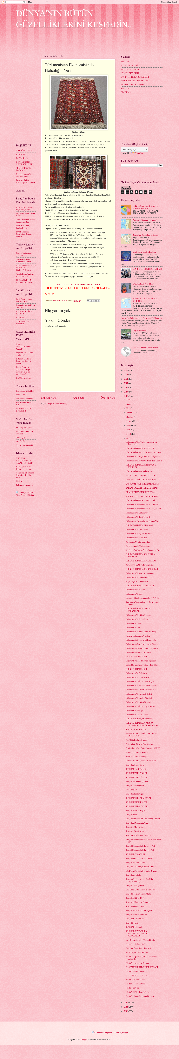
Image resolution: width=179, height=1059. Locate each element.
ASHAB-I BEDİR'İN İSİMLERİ (24, 312)
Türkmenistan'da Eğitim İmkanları (139, 533)
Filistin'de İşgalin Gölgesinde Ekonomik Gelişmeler (141, 957)
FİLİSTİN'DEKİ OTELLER (136, 975)
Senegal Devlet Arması (135, 918)
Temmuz (130, 412)
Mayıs (129, 421)
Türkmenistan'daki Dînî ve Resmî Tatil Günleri (144, 460)
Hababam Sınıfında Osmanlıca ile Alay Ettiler (23, 361)
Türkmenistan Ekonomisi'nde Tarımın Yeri (142, 521)
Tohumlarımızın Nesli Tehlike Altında (24, 175)
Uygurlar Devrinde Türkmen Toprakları (141, 660)
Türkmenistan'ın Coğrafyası (136, 673)
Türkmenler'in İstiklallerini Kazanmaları (141, 640)
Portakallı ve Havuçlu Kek (24, 403)
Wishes (19, 481)
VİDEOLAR (126, 88)
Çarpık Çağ (20, 437)
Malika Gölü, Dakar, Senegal (137, 752)
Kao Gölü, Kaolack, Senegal (137, 740)
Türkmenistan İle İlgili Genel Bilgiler (140, 681)
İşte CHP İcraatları (23, 378)
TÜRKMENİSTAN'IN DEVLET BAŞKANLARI (138, 609)
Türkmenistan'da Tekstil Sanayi (138, 517)
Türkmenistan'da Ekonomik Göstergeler (141, 685)
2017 (126, 383)
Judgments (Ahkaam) (24, 485)
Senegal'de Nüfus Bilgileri (136, 810)
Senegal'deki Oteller (133, 875)
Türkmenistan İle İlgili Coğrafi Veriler (140, 706)
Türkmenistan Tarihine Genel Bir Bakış (141, 631)
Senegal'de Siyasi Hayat (135, 764)
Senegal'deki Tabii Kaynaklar (137, 781)
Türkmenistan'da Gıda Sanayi (137, 512)
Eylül (128, 408)
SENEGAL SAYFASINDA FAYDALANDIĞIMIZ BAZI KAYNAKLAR (138, 933)
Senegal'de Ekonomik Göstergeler (139, 910)
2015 (126, 387)
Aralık (129, 399)
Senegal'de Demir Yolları (135, 831)
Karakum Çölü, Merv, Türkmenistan (140, 564)
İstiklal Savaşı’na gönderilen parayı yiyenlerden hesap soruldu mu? (23, 370)
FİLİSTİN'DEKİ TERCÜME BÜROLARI (142, 967)
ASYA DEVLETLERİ (129, 65)
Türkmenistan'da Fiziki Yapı (137, 537)
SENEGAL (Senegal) (134, 927)
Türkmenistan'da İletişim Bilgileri (139, 694)
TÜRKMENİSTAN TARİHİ (137, 669)
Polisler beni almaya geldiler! (24, 254)
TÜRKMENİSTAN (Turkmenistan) (139, 718)
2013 (126, 396)
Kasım (129, 404)
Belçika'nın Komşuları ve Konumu (146, 234)
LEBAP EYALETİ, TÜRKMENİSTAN (141, 479)
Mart (128, 429)
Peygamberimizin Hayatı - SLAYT (25, 306)
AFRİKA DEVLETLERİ (130, 69)
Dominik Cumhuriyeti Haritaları (145, 347)
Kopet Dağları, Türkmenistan (137, 581)
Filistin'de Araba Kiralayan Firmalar (140, 996)
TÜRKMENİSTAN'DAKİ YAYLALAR (141, 560)
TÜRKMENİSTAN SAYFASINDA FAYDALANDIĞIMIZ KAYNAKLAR (142, 724)
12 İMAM (20, 317)
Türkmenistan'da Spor (134, 594)
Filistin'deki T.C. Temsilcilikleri (138, 992)
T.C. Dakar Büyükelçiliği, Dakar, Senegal (141, 870)
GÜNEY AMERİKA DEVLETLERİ (135, 77)
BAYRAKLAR (22, 158)
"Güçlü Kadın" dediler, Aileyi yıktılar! (25, 275)
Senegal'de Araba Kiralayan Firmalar (140, 889)
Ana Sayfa (78, 397)
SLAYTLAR (126, 92)
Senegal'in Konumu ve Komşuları (139, 858)
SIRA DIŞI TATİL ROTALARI (23, 169)
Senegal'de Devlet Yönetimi (136, 914)
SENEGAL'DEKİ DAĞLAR (136, 773)
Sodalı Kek (20, 394)
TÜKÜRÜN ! (21, 441)
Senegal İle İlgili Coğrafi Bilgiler (138, 893)
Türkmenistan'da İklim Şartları (137, 677)
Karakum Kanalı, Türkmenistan (138, 546)
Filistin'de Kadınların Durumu (137, 963)
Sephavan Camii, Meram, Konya (26, 214)
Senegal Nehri (131, 789)
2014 (126, 391)
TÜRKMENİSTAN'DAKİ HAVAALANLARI (143, 452)
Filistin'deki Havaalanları (135, 971)
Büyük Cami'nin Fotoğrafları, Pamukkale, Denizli (25, 234)
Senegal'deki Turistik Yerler (136, 729)
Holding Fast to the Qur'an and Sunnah (23, 467)
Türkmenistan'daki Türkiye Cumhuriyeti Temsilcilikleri (141, 443)
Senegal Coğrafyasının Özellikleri (139, 835)
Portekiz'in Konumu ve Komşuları (146, 220)
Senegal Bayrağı (132, 923)
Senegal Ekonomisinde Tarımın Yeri (140, 850)
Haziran (129, 416)
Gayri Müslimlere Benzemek (23, 322)
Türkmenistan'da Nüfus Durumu (138, 615)
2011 (126, 1006)
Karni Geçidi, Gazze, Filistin (137, 952)
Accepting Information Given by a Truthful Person (25, 475)
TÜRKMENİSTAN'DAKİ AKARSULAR (142, 569)
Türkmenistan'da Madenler (136, 589)
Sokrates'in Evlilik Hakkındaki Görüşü (23, 260)
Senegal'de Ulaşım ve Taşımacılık (139, 902)
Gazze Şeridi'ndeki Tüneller (136, 944)
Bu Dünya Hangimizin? (25, 427)
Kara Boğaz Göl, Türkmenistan (138, 541)
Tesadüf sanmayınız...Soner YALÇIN (23, 346)
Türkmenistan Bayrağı (134, 710)
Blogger (84, 1039)
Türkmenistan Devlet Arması (137, 714)
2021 (126, 379)
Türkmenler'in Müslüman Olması (138, 652)
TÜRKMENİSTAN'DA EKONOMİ (139, 525)
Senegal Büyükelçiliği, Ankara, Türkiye (141, 866)
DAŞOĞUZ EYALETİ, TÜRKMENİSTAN (142, 483)
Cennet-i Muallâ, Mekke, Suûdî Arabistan (25, 220)
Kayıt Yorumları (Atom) (57, 403)
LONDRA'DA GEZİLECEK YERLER (147, 269)
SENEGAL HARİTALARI (136, 769)
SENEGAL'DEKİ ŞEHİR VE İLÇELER (141, 760)
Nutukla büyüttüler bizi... (26, 445)
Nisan (128, 425)
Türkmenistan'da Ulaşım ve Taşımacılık (141, 689)
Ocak (128, 438)
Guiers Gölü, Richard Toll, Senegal (139, 744)
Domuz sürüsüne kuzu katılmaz (24, 432)
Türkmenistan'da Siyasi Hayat (137, 619)
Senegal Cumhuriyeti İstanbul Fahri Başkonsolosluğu (140, 880)
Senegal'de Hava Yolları (135, 827)
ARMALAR (21, 154)
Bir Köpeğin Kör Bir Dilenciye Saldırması (24, 281)
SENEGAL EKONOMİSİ (136, 854)
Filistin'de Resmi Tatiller (135, 979)
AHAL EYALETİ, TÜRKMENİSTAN (140, 492)
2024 (126, 370)
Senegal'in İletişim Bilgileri (136, 906)
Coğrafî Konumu (139, 330)
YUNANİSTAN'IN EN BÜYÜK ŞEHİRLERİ (145, 299)
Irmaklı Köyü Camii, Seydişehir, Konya (24, 208)
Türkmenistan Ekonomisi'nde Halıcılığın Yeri (143, 508)
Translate (139, 153)
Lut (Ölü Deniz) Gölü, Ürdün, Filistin (140, 940)
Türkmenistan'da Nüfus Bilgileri (138, 702)
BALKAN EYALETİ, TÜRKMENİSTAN (142, 487)
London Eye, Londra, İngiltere (144, 252)
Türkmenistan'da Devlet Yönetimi (139, 698)
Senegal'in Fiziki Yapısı (135, 793)
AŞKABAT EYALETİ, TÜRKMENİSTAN (142, 496)
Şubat (128, 433)
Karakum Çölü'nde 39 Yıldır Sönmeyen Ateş (143, 550)
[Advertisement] (67, 43)
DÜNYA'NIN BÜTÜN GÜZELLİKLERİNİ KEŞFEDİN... (75, 18)
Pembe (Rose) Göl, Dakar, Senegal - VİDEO (143, 748)
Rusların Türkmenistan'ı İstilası (138, 635)
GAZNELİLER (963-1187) (143, 283)
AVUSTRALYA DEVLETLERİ (133, 84)
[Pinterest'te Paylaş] (98, 300)
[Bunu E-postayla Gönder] (88, 300)
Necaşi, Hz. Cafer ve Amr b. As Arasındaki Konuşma (141, 318)
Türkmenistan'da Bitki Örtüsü (137, 577)
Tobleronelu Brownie (24, 398)
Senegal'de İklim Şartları (135, 785)
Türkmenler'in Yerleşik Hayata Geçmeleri (142, 648)
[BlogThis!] (90, 300)
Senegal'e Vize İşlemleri (135, 885)
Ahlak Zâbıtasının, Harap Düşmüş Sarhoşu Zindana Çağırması (26, 267)
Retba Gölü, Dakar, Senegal (136, 756)
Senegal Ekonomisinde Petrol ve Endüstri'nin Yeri (143, 840)
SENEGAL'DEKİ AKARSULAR (138, 798)
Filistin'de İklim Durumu (135, 983)
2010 (126, 1011)
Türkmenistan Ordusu (134, 623)
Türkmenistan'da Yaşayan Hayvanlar (140, 573)
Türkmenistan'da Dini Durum (137, 529)
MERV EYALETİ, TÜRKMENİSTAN (140, 475)
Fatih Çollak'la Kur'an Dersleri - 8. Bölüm (24, 300)
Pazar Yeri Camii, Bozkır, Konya (23, 226)
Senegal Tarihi (131, 814)
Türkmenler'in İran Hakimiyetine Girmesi (142, 644)
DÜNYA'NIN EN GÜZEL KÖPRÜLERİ (24, 162)
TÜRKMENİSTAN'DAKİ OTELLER (140, 448)
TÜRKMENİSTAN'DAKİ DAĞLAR (140, 585)
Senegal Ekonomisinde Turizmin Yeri (140, 846)
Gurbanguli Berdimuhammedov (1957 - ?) (142, 598)
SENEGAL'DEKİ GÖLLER (136, 777)
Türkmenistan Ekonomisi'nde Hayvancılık (142, 504)
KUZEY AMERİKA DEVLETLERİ (135, 80)
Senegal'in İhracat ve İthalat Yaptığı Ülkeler (143, 818)
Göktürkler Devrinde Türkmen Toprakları (142, 664)
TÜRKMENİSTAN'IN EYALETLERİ (140, 500)
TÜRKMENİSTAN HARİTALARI (139, 471)
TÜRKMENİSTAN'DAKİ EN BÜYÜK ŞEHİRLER (141, 465)
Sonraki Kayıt (48, 397)
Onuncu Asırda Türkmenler (136, 656)
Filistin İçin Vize (132, 987)
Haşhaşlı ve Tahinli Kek (25, 391)
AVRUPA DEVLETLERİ (130, 73)
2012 (126, 1002)
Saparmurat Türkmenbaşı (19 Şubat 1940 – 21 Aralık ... (143, 603)
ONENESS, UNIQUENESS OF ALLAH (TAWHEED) (24, 460)
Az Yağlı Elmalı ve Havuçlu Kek (23, 409)
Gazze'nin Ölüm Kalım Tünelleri (138, 948)
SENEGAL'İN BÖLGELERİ (137, 806)
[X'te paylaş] (93, 300)
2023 (126, 374)
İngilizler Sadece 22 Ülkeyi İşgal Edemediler (25, 181)
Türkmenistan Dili (133, 627)
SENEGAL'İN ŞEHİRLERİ (136, 802)
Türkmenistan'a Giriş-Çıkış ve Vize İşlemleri (143, 456)
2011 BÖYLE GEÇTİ (24, 150)
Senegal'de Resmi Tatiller (135, 862)
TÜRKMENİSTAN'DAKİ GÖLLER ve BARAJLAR (141, 555)
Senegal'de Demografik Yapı (137, 822)
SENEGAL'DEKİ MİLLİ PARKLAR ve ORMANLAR (141, 734)
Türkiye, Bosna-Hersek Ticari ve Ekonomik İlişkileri (145, 207)
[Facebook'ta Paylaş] (96, 300)
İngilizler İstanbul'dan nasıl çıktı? (24, 353)
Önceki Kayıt (108, 397)
